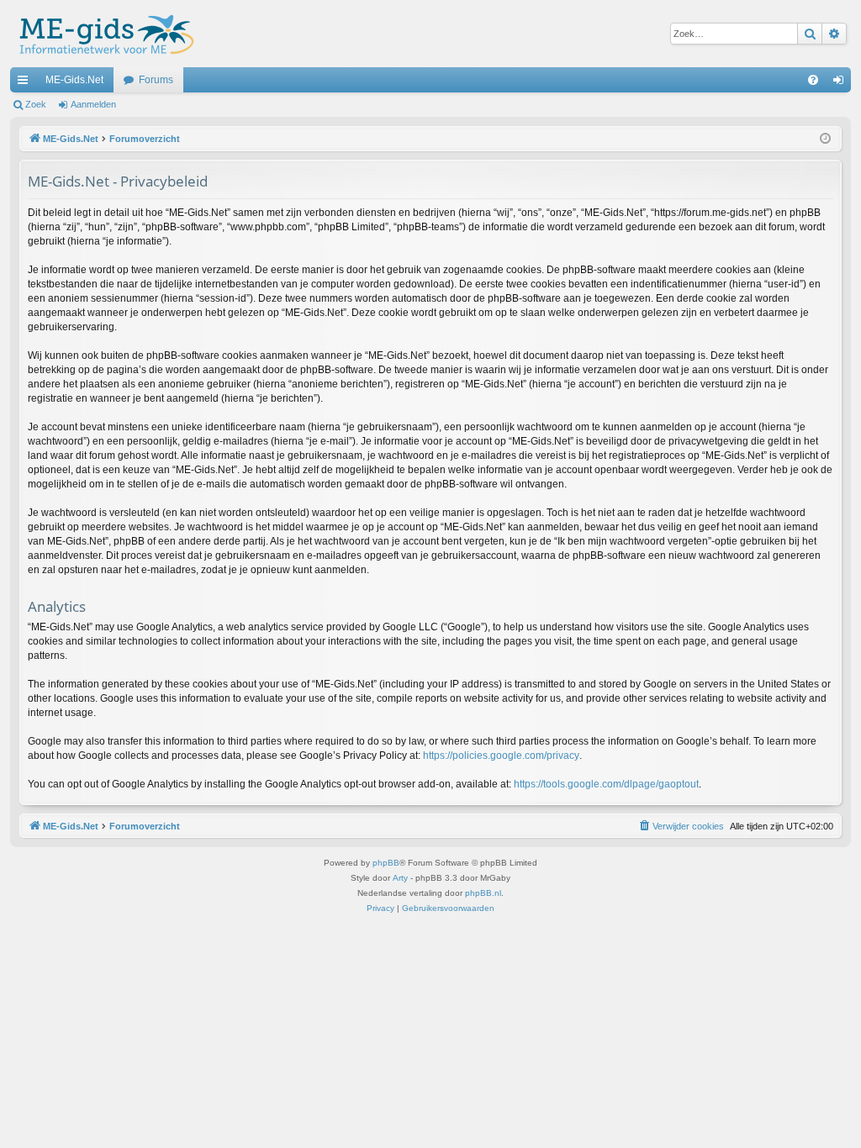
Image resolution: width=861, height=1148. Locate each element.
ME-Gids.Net (74, 80)
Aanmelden (93, 104)
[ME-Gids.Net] (102, 33)
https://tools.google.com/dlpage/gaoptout (606, 784)
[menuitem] (813, 79)
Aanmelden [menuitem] (841, 83)
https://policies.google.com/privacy (501, 755)
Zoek (35, 104)
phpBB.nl (483, 893)
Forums (156, 80)
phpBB (385, 862)
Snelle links (26, 83)
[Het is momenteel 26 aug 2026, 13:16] (825, 139)
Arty (400, 877)
